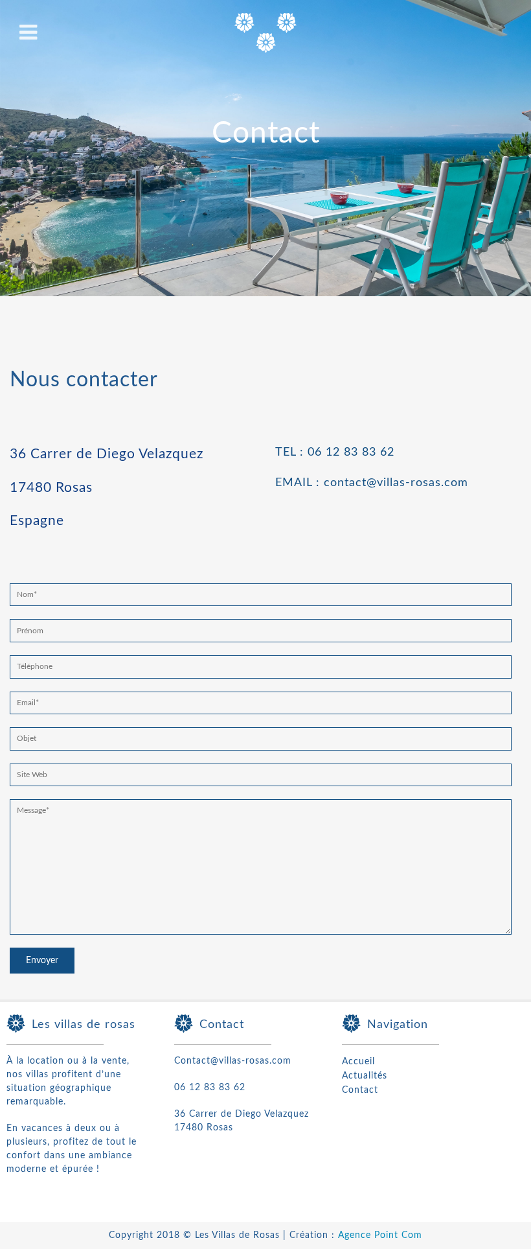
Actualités (364, 1075)
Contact (360, 1090)
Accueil (358, 1061)
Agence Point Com (380, 1235)
